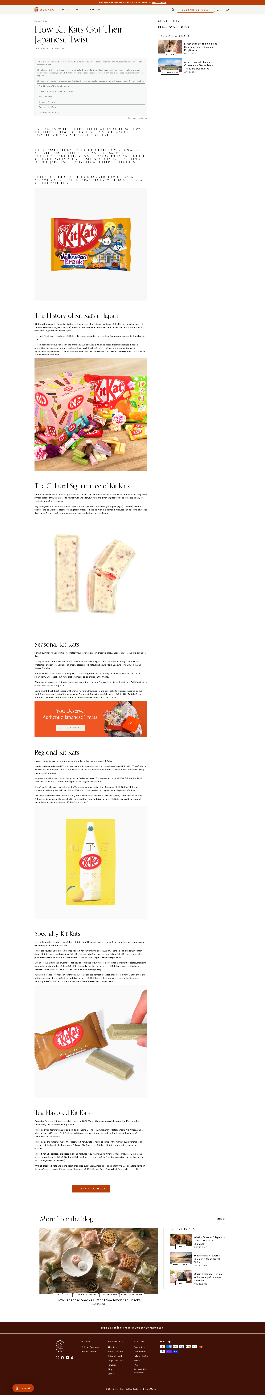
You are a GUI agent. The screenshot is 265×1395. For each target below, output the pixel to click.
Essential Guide (170, 72)
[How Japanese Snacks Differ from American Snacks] (98, 1261)
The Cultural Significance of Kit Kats (56, 91)
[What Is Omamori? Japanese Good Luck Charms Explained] (181, 1240)
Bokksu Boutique (90, 1347)
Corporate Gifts (116, 1360)
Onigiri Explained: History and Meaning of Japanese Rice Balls (208, 1277)
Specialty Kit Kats (47, 107)
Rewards (112, 1364)
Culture (170, 54)
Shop (62, 10)
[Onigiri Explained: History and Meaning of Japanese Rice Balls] (181, 1276)
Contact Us (139, 1347)
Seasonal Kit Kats (47, 96)
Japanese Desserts (86, 1295)
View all (221, 1218)
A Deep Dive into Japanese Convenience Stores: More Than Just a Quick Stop (198, 65)
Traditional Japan (132, 1295)
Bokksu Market (89, 1351)
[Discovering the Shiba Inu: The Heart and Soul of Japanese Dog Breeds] (170, 46)
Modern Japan (109, 1295)
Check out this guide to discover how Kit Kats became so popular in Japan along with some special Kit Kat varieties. (90, 81)
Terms (137, 1360)
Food (57, 1295)
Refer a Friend (115, 1356)
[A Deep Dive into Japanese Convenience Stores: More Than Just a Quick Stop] (170, 65)
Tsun (145, 118)
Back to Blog (93, 1189)
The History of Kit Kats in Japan (54, 86)
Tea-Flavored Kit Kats (49, 112)
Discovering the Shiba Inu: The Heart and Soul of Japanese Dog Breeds (200, 47)
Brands (93, 10)
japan (68, 1295)
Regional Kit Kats (47, 102)
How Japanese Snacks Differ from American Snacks (99, 1300)
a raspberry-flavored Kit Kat (100, 966)
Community (140, 1351)
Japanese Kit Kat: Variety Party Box (92, 1169)
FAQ (136, 1364)
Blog (45, 21)
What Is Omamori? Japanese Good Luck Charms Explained (209, 1240)
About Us (112, 1347)
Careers (112, 1373)
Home (37, 21)
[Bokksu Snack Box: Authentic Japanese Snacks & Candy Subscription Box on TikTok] (72, 1357)
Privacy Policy (141, 1356)
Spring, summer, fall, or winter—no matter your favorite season (66, 652)
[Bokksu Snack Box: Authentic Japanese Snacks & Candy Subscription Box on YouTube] (67, 1357)
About (77, 10)
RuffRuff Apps (135, 118)
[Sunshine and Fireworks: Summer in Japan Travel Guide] (181, 1258)
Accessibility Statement (140, 1371)
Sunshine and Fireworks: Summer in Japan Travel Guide (207, 1259)
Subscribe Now (195, 10)
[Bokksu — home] (44, 9)
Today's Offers (115, 1351)
